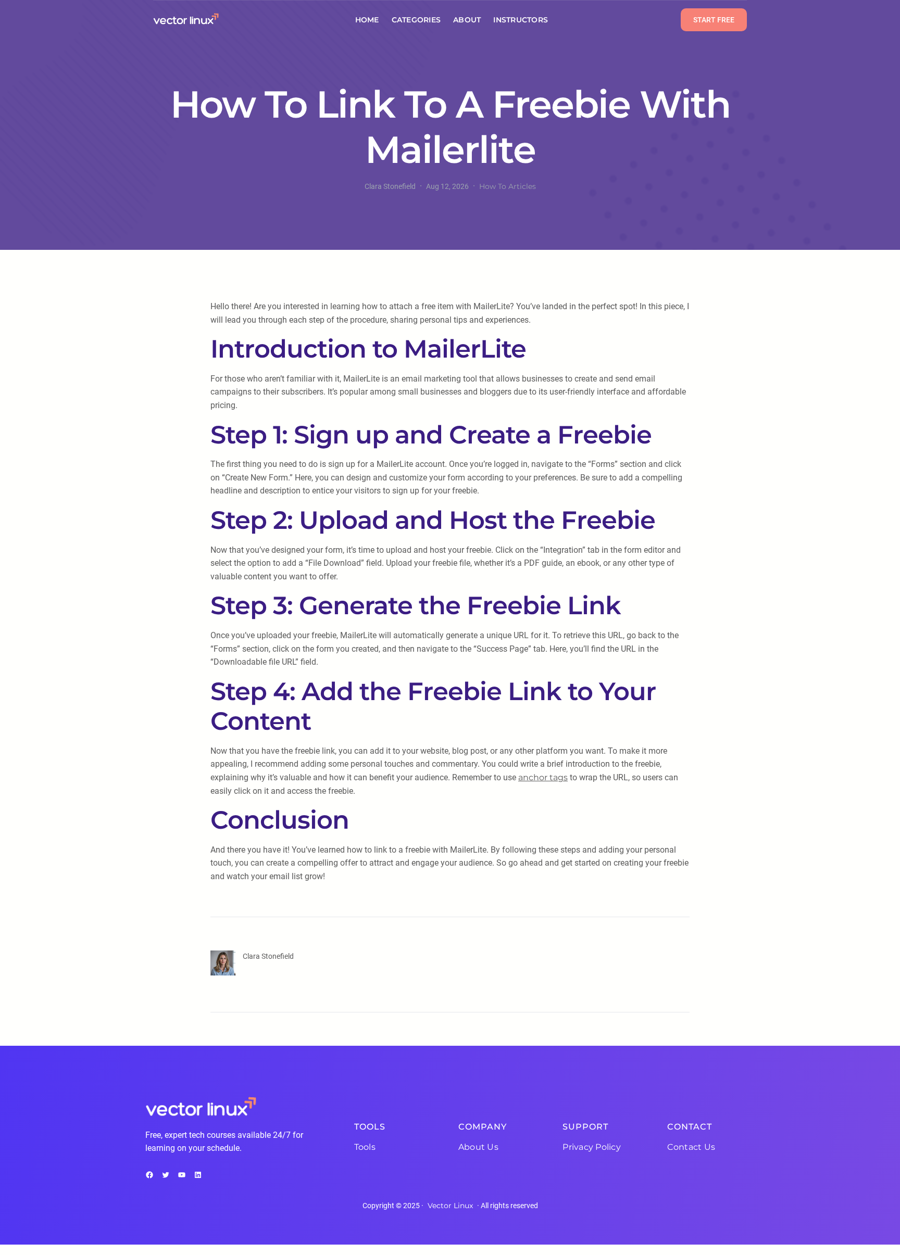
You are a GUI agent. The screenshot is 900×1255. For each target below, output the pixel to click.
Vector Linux (450, 1205)
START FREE (713, 20)
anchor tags (543, 777)
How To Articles (507, 186)
